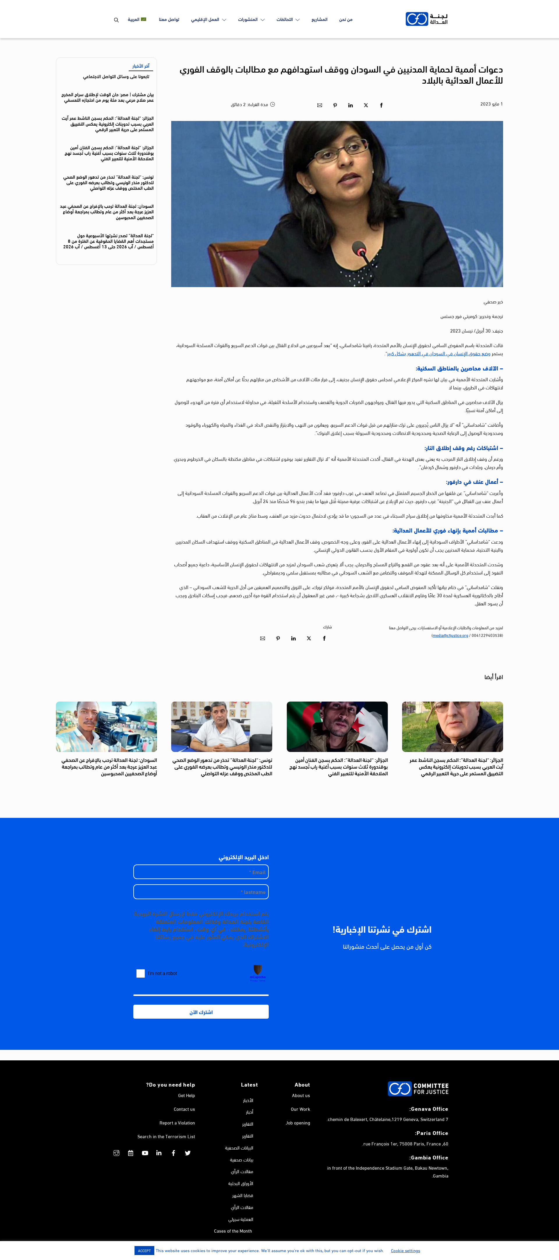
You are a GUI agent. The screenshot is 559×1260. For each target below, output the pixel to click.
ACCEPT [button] (144, 1250)
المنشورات (248, 19)
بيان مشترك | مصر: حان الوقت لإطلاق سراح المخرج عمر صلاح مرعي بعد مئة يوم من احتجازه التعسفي (107, 97)
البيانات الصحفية (239, 1147)
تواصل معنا (169, 19)
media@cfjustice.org (450, 635)
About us (301, 1095)
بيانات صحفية (241, 1159)
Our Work (300, 1108)
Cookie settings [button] (405, 1250)
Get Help (186, 1095)
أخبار (249, 1111)
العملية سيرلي (240, 1219)
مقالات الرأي (242, 1171)
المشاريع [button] (320, 19)
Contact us (184, 1108)
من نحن (346, 19)
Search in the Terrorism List (166, 1136)
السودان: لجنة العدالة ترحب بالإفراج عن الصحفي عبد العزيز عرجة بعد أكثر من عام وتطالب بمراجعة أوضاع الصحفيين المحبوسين (107, 211)
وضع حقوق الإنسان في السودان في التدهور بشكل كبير (439, 352)
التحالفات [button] (285, 19)
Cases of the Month (233, 1230)
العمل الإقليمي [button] (205, 19)
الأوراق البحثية (240, 1183)
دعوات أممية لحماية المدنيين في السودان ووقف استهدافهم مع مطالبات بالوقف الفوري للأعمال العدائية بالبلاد (341, 74)
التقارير (247, 1123)
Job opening (298, 1122)
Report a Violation (177, 1122)
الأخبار (248, 1100)
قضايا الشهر (242, 1195)
